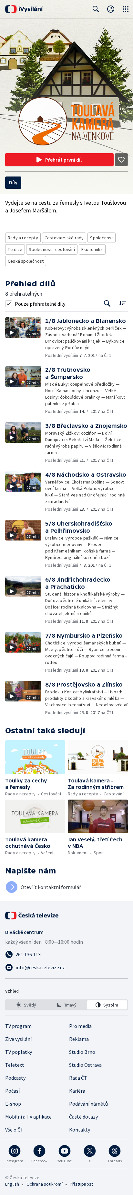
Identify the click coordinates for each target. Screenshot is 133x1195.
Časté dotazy (83, 1116)
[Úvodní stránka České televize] (32, 915)
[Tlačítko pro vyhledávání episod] (107, 304)
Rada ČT (78, 1078)
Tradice (15, 249)
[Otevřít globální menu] (125, 9)
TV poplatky (18, 1052)
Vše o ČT (14, 1129)
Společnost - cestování (52, 249)
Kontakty (79, 1129)
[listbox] (66, 1004)
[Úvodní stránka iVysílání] (24, 9)
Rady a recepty (23, 238)
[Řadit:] (122, 303)
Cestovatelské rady (64, 238)
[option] (26, 1004)
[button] (25, 337)
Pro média (80, 1026)
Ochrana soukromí (44, 1184)
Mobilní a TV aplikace (28, 1116)
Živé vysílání (18, 1039)
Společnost (101, 238)
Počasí (12, 1090)
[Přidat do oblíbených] (121, 159)
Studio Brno (82, 1052)
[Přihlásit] (110, 9)
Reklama (79, 1039)
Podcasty (15, 1078)
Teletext (14, 1065)
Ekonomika (92, 249)
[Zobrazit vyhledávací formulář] (95, 9)
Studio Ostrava (85, 1065)
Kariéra (77, 1090)
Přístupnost (81, 1184)
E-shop (13, 1103)
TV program (18, 1026)
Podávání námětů (88, 1103)
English (12, 1184)
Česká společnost (26, 261)
